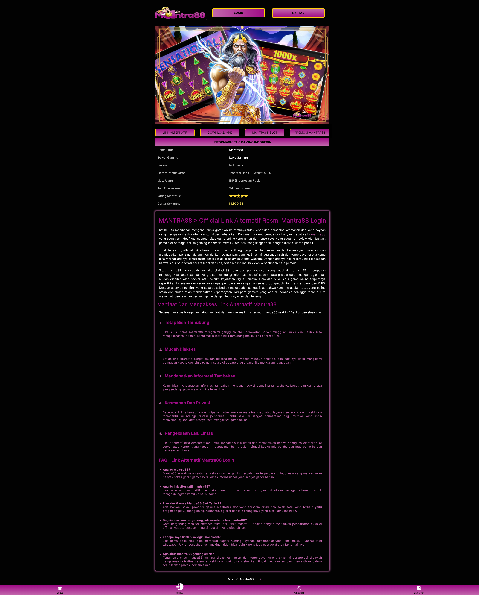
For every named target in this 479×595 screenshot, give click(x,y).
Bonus (60, 592)
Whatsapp (299, 592)
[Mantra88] (179, 13)
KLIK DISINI (237, 203)
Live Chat (419, 592)
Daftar (180, 592)
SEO (260, 579)
